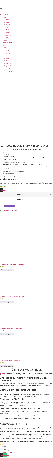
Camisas (8, 32)
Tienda (4, 17)
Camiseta (2, 373)
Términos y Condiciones (9, 42)
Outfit (7, 30)
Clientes (5, 40)
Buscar (2, 8)
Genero (6, 198)
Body (7, 27)
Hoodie (7, 21)
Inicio (4, 16)
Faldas (7, 22)
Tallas (6, 193)
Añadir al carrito (9, 206)
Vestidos (8, 29)
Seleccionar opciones (7, 270)
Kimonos (8, 26)
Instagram (4, 444)
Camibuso (8, 34)
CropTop (8, 24)
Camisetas (8, 19)
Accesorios (8, 39)
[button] (26, 44)
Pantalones (8, 35)
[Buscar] (1, 13)
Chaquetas (8, 37)
